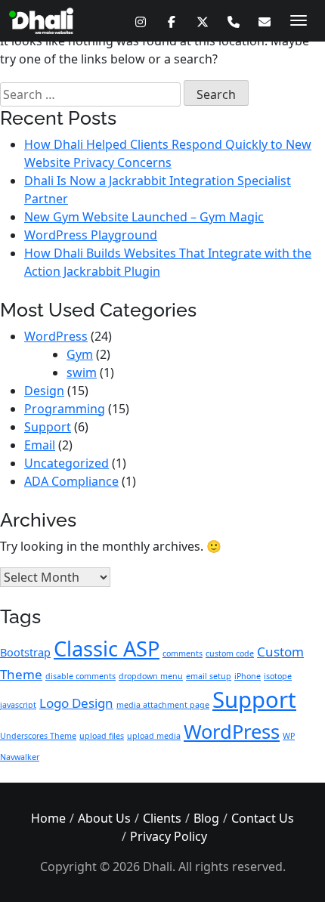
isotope (278, 676)
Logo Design (76, 703)
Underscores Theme (38, 736)
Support (47, 427)
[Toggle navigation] (298, 20)
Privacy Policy (168, 836)
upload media (154, 736)
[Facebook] (171, 21)
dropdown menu (151, 676)
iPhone (247, 676)
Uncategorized (66, 463)
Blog (206, 818)
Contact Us (262, 818)
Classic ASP (106, 649)
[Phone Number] (233, 21)
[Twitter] (202, 21)
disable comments (80, 676)
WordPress (56, 336)
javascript (18, 705)
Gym (80, 354)
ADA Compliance (71, 481)
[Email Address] (264, 21)
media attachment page (162, 705)
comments (182, 653)
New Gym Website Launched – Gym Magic (144, 217)
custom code (230, 653)
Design (44, 390)
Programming (64, 408)
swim (82, 372)
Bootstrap (25, 652)
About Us (104, 818)
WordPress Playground (90, 235)
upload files (101, 736)
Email (39, 445)
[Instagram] (140, 21)
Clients (162, 818)
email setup (208, 676)
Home (48, 818)
